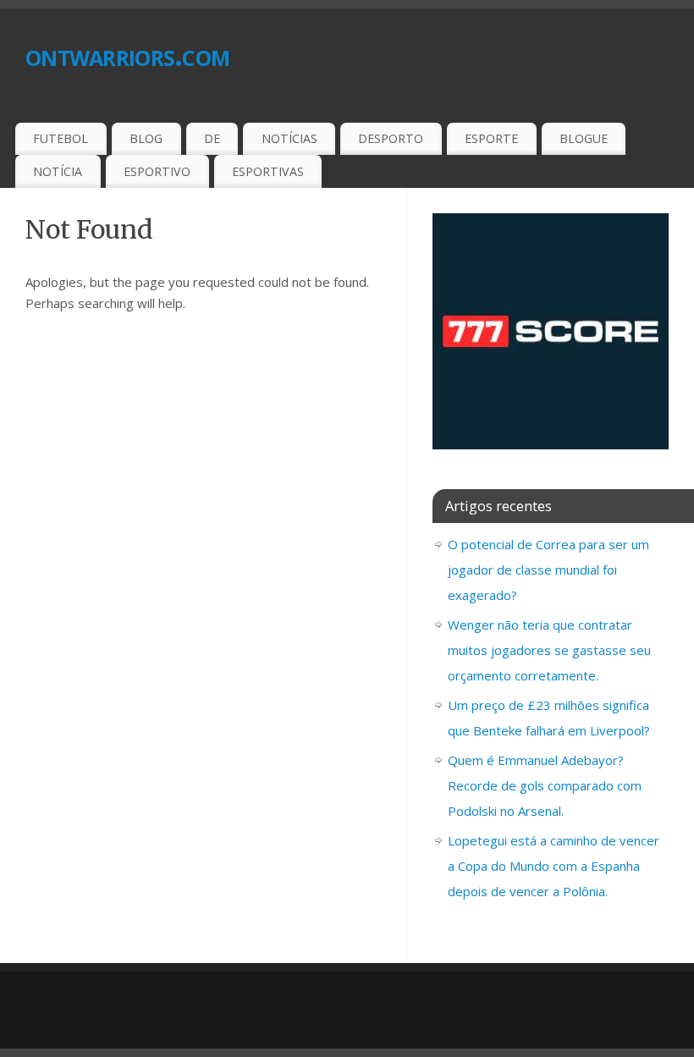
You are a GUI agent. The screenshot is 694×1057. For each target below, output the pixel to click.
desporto (390, 138)
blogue (583, 138)
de (212, 138)
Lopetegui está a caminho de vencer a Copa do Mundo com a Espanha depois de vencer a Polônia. (553, 866)
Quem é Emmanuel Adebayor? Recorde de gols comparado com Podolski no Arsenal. (545, 785)
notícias (289, 138)
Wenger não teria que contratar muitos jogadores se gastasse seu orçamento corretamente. (549, 650)
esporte (491, 138)
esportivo (157, 171)
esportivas (268, 171)
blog (145, 138)
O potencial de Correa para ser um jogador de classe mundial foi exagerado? (548, 569)
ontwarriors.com (127, 54)
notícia (57, 171)
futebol (60, 138)
